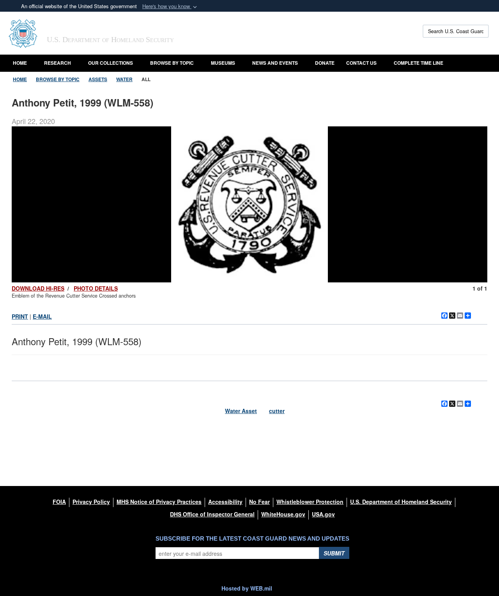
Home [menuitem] (20, 62)
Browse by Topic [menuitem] (172, 62)
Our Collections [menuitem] (110, 62)
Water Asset (241, 411)
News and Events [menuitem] (275, 62)
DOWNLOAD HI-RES (38, 288)
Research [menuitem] (57, 62)
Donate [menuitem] (324, 62)
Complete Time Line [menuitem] (418, 62)
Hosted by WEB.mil (246, 588)
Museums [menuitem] (223, 62)
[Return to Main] (480, 465)
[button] (170, 6)
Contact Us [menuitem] (361, 62)
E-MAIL (42, 316)
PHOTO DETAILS (96, 288)
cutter (277, 411)
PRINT (20, 316)
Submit (334, 553)
